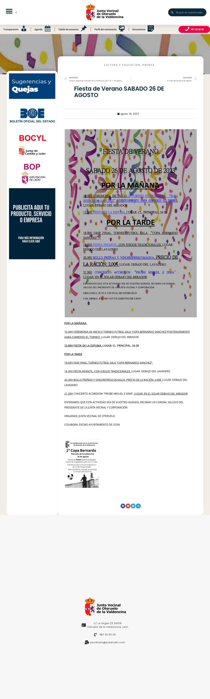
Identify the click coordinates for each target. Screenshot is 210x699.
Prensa (149, 64)
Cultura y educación (122, 64)
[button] (123, 506)
